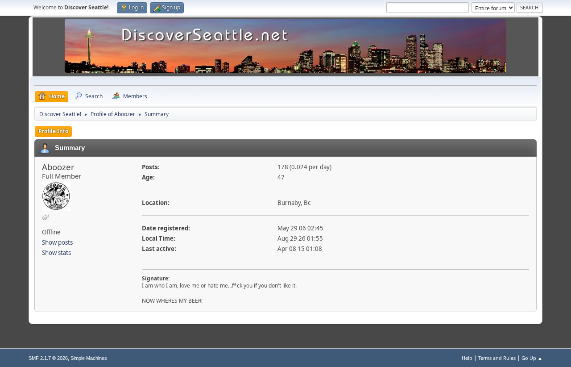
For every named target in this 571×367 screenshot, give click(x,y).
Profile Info (53, 131)
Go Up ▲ (531, 357)
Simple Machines (88, 358)
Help (467, 357)
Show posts (57, 242)
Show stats (56, 253)
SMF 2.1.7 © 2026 (48, 358)
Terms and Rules (497, 357)
